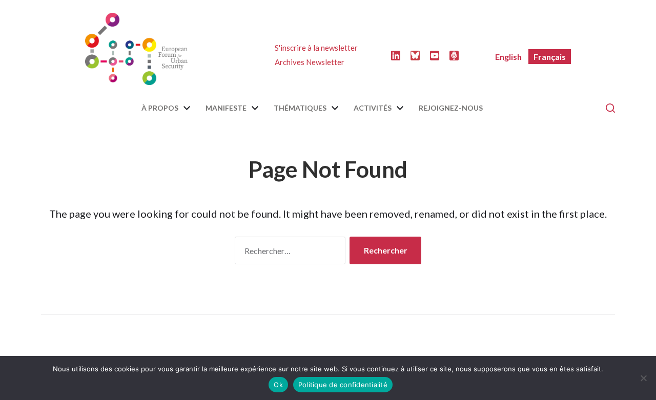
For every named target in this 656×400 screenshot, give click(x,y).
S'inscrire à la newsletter (316, 47)
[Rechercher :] (288, 252)
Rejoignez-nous (451, 108)
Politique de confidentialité (342, 385)
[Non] (643, 378)
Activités (373, 108)
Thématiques (300, 108)
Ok (278, 385)
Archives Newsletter (309, 62)
